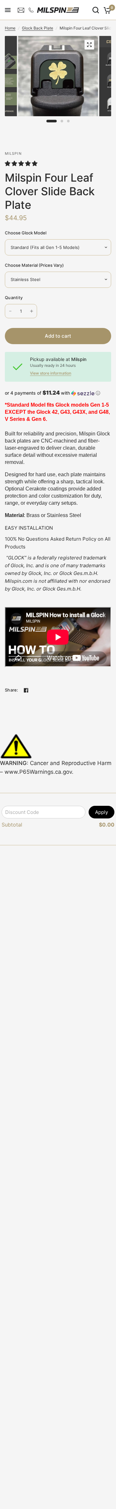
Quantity (14, 297)
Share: (11, 690)
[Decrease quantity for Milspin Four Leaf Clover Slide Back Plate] (10, 311)
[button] (22, 163)
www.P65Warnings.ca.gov (38, 772)
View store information (50, 373)
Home (10, 28)
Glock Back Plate (37, 28)
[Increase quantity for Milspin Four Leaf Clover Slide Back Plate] (31, 311)
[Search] (95, 10)
